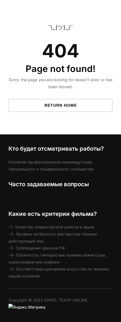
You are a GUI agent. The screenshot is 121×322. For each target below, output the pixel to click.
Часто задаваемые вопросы (48, 184)
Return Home (60, 105)
